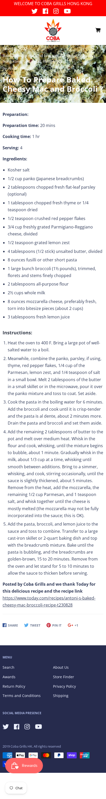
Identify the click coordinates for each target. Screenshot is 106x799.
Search (8, 667)
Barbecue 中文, (74, 55)
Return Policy (14, 686)
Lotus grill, (33, 61)
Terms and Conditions (22, 695)
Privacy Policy (64, 686)
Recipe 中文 (53, 61)
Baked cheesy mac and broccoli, (31, 55)
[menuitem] (97, 30)
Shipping (60, 695)
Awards (9, 676)
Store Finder (63, 676)
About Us (61, 667)
